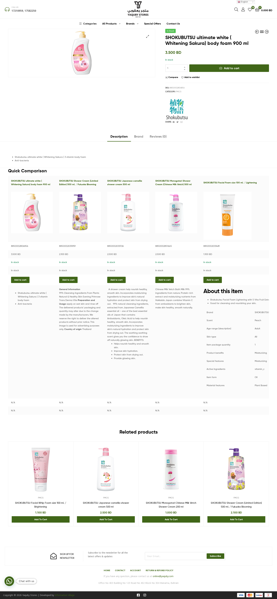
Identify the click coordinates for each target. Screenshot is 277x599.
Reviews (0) (158, 136)
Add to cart (231, 68)
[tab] (119, 137)
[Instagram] (144, 595)
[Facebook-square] (138, 595)
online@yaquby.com (163, 576)
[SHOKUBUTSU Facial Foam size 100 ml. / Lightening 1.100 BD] (266, 32)
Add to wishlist (192, 77)
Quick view (48, 472)
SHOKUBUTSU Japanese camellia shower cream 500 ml (106, 504)
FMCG (178, 91)
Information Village (65, 595)
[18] (250, 9)
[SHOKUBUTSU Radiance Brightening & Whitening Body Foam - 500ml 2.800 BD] (257, 32)
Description (119, 136)
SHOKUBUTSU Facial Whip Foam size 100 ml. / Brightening (40, 504)
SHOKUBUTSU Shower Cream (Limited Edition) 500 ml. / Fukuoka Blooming (236, 504)
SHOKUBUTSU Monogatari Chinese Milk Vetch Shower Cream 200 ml (171, 504)
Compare (173, 77)
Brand (138, 136)
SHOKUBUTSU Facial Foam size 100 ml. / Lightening (230, 182)
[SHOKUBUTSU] (177, 108)
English (244, 2)
